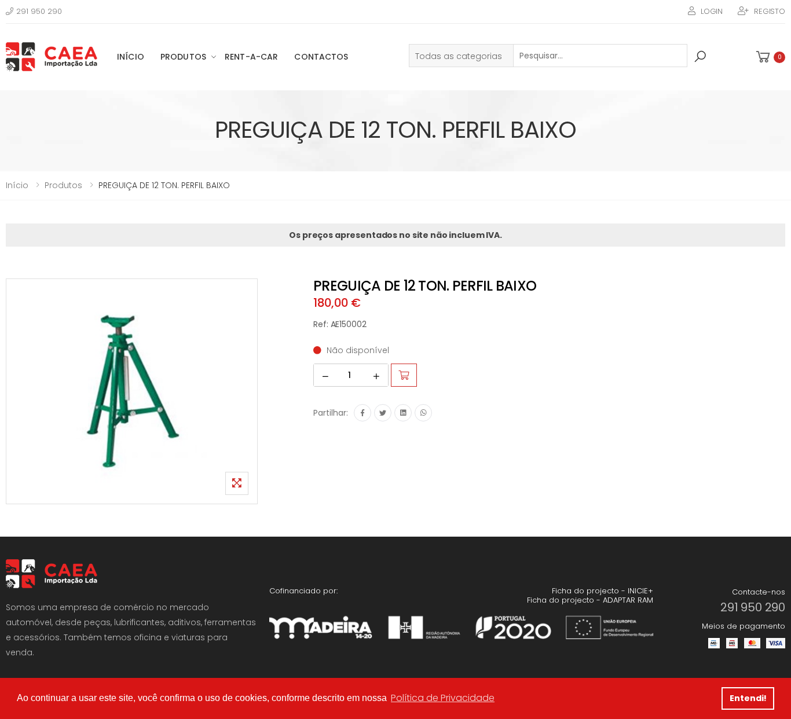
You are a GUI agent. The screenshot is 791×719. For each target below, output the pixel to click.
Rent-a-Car (251, 57)
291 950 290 (39, 11)
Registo (769, 11)
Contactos (321, 57)
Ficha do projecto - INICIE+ (602, 590)
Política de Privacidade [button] (443, 698)
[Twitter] (382, 412)
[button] (769, 57)
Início (130, 57)
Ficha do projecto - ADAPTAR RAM (590, 600)
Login (712, 11)
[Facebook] (362, 412)
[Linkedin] (403, 412)
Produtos (183, 57)
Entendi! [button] (748, 698)
